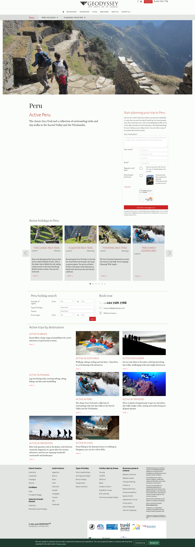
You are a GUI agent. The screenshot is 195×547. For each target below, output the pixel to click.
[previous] (26, 253)
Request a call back (129, 169)
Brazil (54, 479)
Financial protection (129, 492)
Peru (31, 17)
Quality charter (128, 496)
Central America (35, 468)
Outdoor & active (105, 486)
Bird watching (104, 493)
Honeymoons (80, 483)
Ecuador (55, 490)
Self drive (102, 479)
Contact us (126, 485)
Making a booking (129, 481)
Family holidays (81, 479)
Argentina (55, 472)
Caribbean (33, 487)
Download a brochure (128, 176)
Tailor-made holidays (83, 472)
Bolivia (54, 475)
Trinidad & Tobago (35, 494)
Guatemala (32, 475)
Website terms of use (130, 499)
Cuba (30, 491)
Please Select (64, 307)
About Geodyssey (129, 506)
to (78, 301)
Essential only (140, 543)
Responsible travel (129, 488)
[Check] (141, 168)
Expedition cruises (105, 490)
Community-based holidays (108, 497)
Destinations (72, 12)
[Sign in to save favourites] (138, 1)
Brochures (104, 12)
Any (62, 301)
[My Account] (141, 1)
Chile (54, 483)
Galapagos (55, 493)
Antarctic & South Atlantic (36, 500)
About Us (115, 12)
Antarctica (32, 505)
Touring (102, 472)
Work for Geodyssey (130, 510)
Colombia (55, 486)
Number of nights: (35, 302)
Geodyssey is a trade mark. (40, 525)
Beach (101, 483)
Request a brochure (129, 474)
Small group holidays (83, 475)
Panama (31, 483)
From (54, 301)
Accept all (154, 543)
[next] (169, 253)
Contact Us (126, 12)
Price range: (35, 314)
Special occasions (82, 486)
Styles (94, 12)
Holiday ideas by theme (108, 468)
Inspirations (84, 12)
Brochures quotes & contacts (130, 469)
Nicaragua (32, 479)
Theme (33, 311)
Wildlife (102, 475)
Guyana (54, 497)
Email (126, 162)
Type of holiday (36, 307)
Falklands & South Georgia (38, 509)
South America (58, 468)
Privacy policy (127, 503)
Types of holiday (82, 468)
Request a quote (128, 478)
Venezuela (55, 504)
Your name (128, 149)
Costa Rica (32, 472)
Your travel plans (131, 134)
